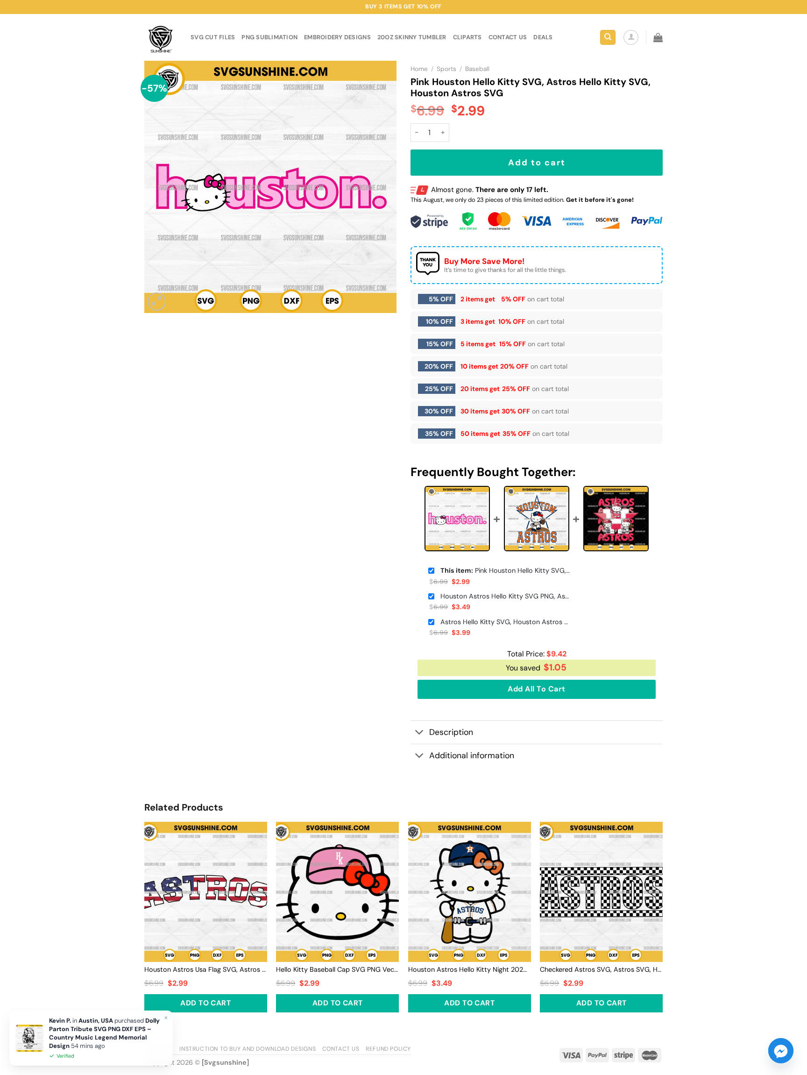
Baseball (477, 69)
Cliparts (467, 37)
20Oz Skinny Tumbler (411, 37)
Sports (446, 69)
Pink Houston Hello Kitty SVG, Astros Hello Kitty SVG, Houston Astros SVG (505, 570)
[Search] (608, 37)
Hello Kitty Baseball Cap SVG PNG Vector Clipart (337, 969)
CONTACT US (507, 37)
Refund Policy (388, 1049)
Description (451, 732)
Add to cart (537, 162)
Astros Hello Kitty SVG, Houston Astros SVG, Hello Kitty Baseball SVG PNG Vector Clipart (505, 622)
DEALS (542, 37)
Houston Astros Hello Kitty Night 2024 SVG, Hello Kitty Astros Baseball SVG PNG (469, 969)
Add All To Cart (536, 689)
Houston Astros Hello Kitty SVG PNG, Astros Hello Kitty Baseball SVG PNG (505, 596)
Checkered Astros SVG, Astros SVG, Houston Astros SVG (601, 969)
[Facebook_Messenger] (780, 1050)
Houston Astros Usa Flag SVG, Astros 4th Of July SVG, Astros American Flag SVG (205, 969)
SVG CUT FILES (213, 37)
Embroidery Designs (337, 37)
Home (419, 69)
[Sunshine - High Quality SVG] (160, 37)
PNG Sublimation (269, 37)
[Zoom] (157, 301)
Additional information (471, 755)
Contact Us (341, 1049)
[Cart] (658, 37)
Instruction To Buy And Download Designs (247, 1049)
